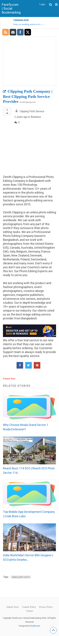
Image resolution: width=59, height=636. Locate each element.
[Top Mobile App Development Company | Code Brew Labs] (29, 494)
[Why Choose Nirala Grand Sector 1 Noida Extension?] (29, 407)
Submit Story (12, 607)
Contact (29, 611)
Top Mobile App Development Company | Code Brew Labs (29, 514)
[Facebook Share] (20, 365)
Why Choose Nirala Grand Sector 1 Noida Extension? (25, 427)
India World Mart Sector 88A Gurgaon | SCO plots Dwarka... (28, 557)
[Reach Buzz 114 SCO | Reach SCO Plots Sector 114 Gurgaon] (29, 450)
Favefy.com (35, 626)
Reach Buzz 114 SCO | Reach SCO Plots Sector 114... (29, 470)
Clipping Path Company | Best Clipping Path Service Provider (27, 96)
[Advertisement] (29, 152)
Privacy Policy (46, 607)
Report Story (9, 379)
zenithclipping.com (28, 102)
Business (36, 116)
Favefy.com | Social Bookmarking (11, 8)
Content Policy (29, 607)
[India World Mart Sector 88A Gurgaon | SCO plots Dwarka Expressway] (29, 537)
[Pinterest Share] (37, 365)
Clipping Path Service (32, 111)
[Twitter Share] (28, 365)
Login (42, 4)
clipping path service (21, 577)
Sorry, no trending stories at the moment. (31, 24)
